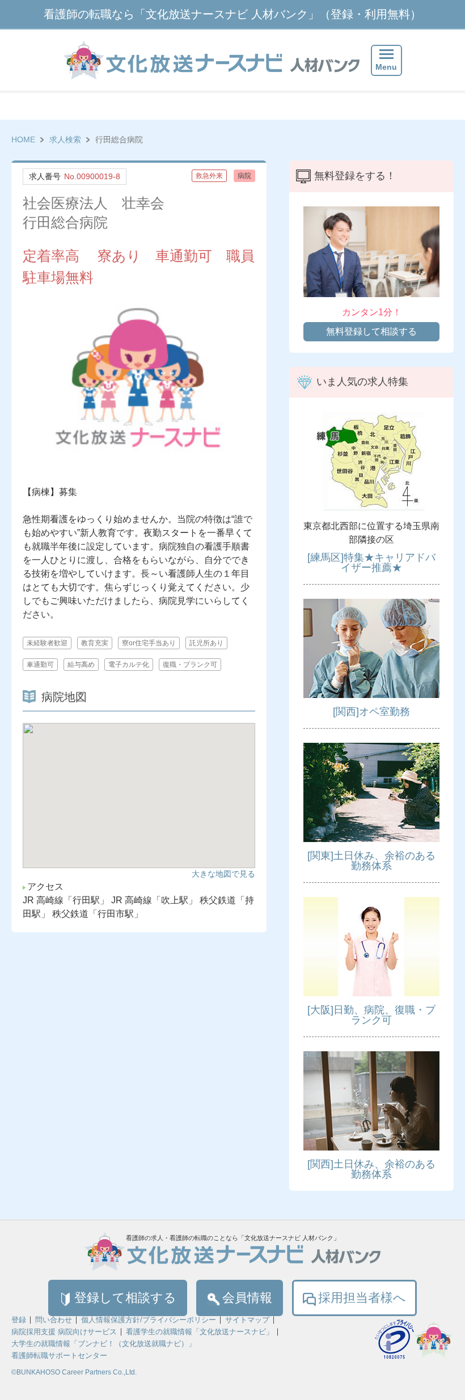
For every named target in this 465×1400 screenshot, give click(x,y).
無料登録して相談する (371, 331)
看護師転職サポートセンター (59, 1355)
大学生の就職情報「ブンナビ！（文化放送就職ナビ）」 (103, 1343)
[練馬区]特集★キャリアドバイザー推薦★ (371, 562)
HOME (23, 139)
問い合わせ (53, 1319)
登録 (18, 1319)
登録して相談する (125, 1298)
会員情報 (247, 1298)
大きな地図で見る (223, 873)
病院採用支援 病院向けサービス (64, 1331)
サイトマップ (247, 1319)
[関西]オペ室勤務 (371, 711)
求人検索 (65, 139)
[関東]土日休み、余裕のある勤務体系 (371, 861)
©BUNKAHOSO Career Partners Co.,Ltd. (74, 1372)
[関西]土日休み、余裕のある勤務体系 (371, 1169)
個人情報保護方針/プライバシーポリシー (148, 1319)
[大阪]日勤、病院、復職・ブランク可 (371, 1015)
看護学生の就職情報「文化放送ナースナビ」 (199, 1331)
